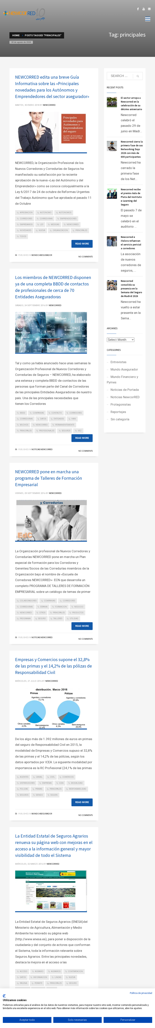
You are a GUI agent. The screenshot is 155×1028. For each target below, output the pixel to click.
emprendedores (68, 219)
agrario (39, 971)
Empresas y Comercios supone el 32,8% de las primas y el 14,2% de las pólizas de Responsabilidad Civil (53, 666)
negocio (78, 607)
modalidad (77, 783)
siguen (53, 795)
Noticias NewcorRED (42, 449)
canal (39, 777)
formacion (61, 607)
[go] (138, 76)
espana (43, 607)
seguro (42, 618)
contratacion (75, 971)
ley (41, 224)
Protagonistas (121, 404)
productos (77, 613)
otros (42, 613)
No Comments (85, 257)
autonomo (45, 213)
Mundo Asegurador (42, 255)
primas (38, 789)
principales (81, 230)
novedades (25, 230)
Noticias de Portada (125, 390)
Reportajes (118, 412)
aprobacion (26, 213)
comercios (68, 777)
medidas (55, 224)
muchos (24, 425)
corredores (26, 219)
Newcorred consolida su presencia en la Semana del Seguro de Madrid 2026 (131, 288)
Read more (82, 243)
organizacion (60, 230)
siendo (39, 795)
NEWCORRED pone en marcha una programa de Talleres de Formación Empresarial (48, 478)
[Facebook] (138, 9)
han (73, 419)
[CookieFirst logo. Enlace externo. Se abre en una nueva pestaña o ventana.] (4, 996)
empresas (47, 783)
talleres (57, 618)
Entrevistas (118, 362)
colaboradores (28, 601)
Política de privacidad (141, 993)
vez (79, 431)
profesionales (46, 431)
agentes (24, 777)
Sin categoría (120, 419)
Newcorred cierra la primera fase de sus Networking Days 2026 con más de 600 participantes (132, 149)
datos (43, 419)
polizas (24, 789)
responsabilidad (77, 789)
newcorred (73, 224)
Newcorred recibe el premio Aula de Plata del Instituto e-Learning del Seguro (131, 197)
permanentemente (64, 425)
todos (23, 236)
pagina (23, 983)
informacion (40, 977)
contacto (56, 413)
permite (38, 983)
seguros (66, 431)
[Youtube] (143, 9)
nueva (42, 230)
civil (52, 777)
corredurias (46, 219)
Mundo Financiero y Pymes (122, 379)
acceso (23, 971)
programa (25, 618)
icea (61, 783)
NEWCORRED (49, 105)
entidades (59, 419)
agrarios (55, 971)
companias (38, 413)
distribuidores (27, 783)
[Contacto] (149, 9)
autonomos (65, 213)
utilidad (74, 618)
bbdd (22, 413)
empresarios (26, 224)
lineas (58, 977)
